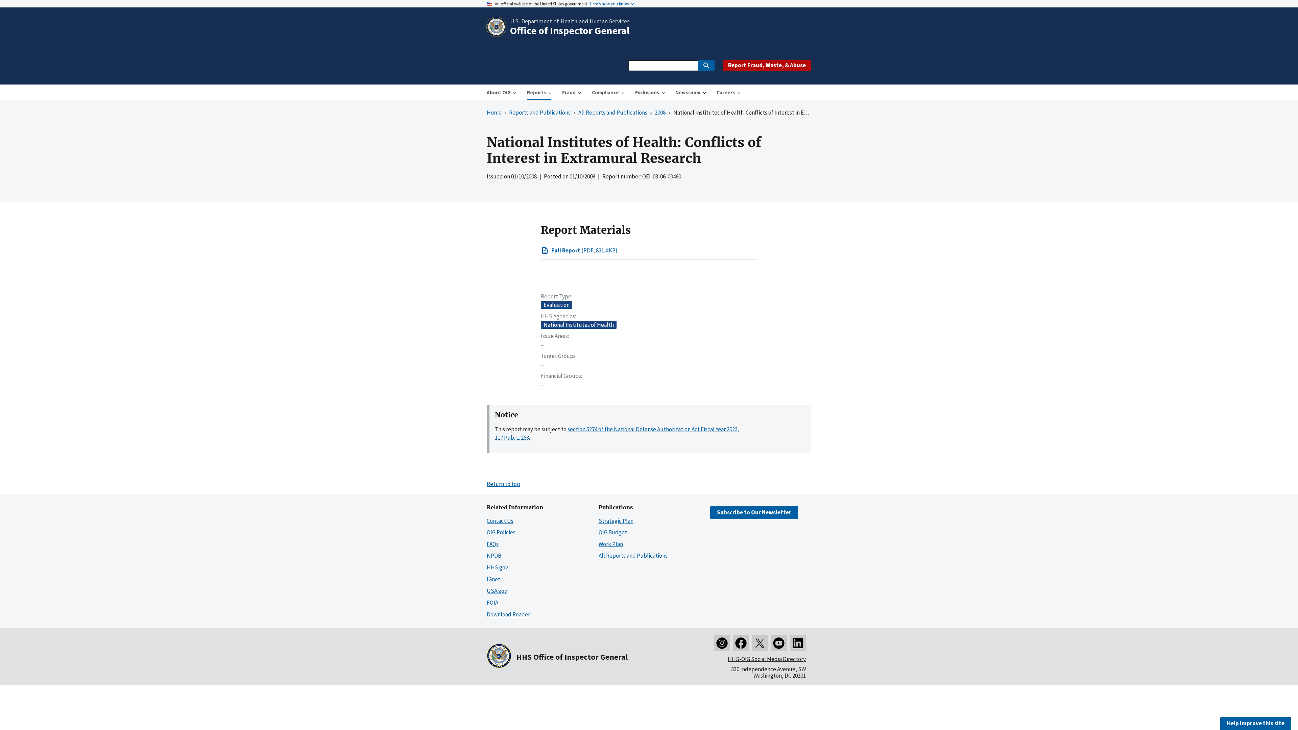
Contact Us (500, 521)
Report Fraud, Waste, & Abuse (767, 65)
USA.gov (497, 590)
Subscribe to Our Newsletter (754, 512)
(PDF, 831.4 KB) (584, 250)
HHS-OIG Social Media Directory (767, 659)
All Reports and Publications (633, 555)
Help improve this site (1255, 723)
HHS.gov (497, 567)
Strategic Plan (616, 521)
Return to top (503, 484)
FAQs (493, 544)
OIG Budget (613, 532)
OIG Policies (501, 532)
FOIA (492, 602)
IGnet (493, 579)
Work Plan (611, 544)
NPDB (494, 555)
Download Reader (508, 614)
